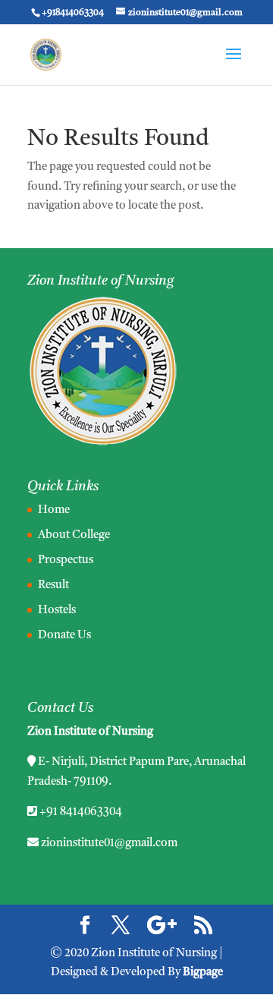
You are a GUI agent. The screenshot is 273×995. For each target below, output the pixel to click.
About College (74, 535)
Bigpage (203, 972)
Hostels (57, 610)
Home (54, 510)
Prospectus (65, 560)
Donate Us (64, 635)
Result (53, 585)
